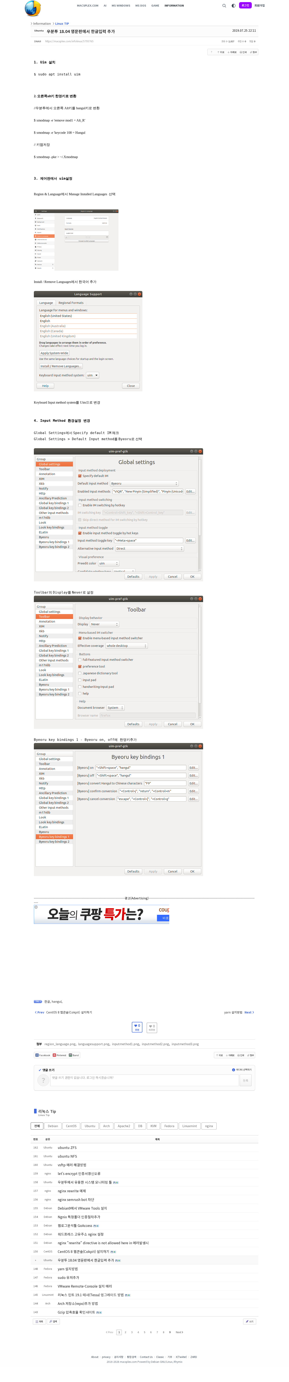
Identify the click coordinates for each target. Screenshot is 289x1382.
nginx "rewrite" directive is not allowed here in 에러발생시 (103, 1242)
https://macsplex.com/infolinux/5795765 (69, 41)
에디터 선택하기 (243, 1069)
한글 (47, 1001)
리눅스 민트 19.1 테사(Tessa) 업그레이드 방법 (91, 1294)
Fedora (169, 1126)
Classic (160, 1357)
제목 (157, 1139)
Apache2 (124, 1126)
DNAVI (37, 41)
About (94, 1357)
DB (140, 1126)
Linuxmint (189, 1126)
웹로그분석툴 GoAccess (75, 1225)
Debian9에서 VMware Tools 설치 (82, 1208)
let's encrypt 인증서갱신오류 (79, 1173)
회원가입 (260, 5)
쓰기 (251, 1321)
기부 (170, 1357)
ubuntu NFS (67, 1156)
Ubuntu (39, 30)
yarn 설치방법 (68, 1268)
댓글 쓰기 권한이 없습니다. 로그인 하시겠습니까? (83, 1077)
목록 (41, 1321)
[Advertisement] (144, 954)
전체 (37, 1126)
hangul (57, 1001)
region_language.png (60, 1044)
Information (42, 23)
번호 (35, 1139)
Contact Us (146, 1357)
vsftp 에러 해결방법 (72, 1164)
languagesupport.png (93, 1044)
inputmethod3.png (185, 1044)
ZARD (193, 1357)
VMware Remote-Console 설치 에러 (85, 1286)
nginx (209, 1126)
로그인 (245, 5)
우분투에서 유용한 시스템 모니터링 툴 (85, 1182)
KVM (153, 1126)
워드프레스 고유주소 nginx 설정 (81, 1234)
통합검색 (131, 1357)
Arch (106, 1126)
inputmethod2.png (155, 1044)
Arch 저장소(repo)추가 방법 (78, 1303)
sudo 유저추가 (68, 1277)
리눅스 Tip (47, 1111)
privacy (106, 1357)
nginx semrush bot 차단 (76, 1199)
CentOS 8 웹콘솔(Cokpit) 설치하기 (84, 1251)
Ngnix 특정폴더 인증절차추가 (79, 1216)
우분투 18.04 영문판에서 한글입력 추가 (81, 31)
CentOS (71, 1126)
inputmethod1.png (125, 1044)
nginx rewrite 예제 (72, 1190)
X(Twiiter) (181, 1357)
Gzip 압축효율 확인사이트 (77, 1312)
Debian (53, 1126)
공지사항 (118, 1357)
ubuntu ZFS (67, 1147)
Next (179, 1332)
